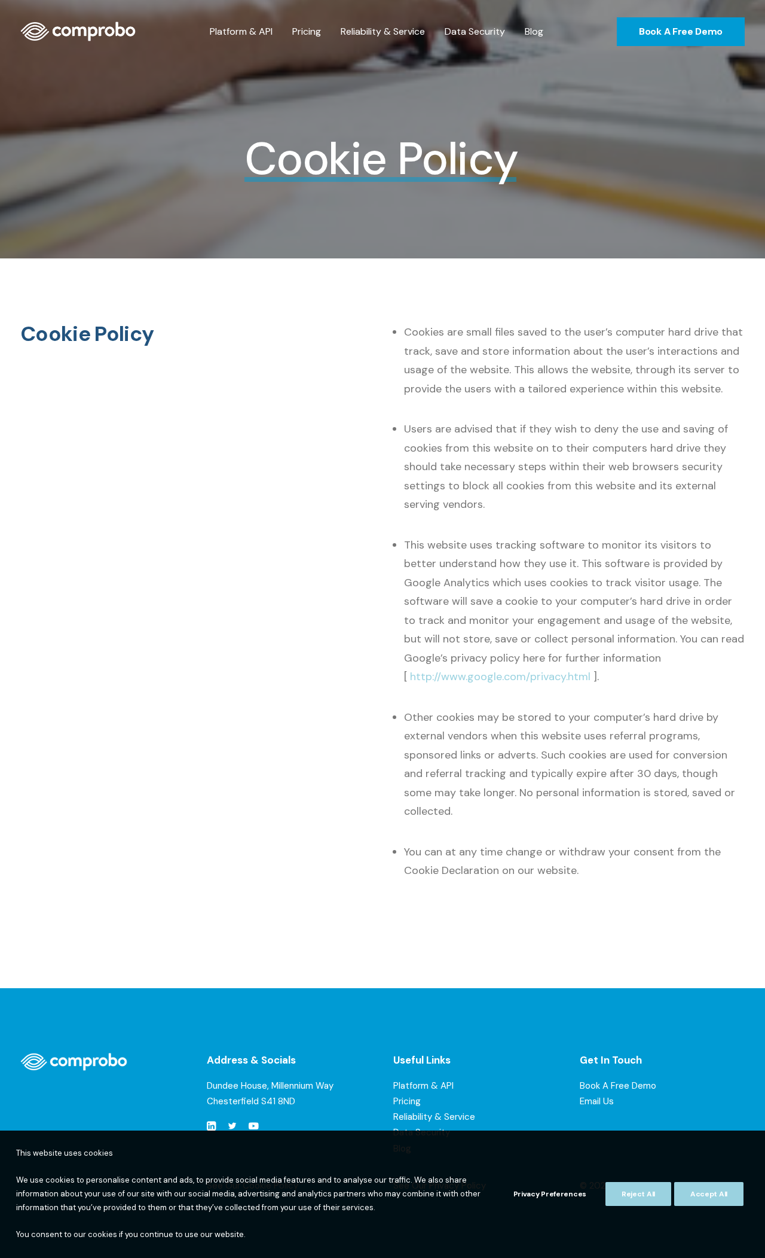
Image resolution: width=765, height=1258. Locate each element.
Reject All (638, 1194)
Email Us (597, 1101)
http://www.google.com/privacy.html (500, 676)
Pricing (306, 31)
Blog (534, 31)
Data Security (475, 31)
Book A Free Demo (618, 1086)
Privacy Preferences (549, 1194)
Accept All (708, 1194)
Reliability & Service (383, 31)
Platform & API (241, 31)
